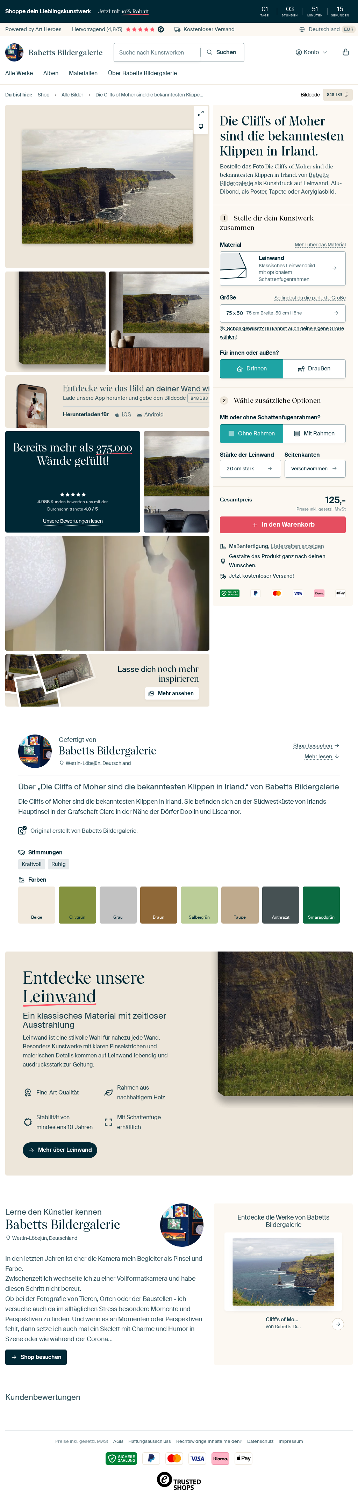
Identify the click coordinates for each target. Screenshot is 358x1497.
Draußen (319, 368)
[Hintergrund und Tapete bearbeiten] (201, 127)
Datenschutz (260, 1441)
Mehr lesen (319, 756)
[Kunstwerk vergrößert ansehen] (201, 113)
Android (154, 414)
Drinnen (256, 368)
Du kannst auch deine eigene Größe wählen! (282, 332)
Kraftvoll (32, 864)
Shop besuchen (313, 745)
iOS (126, 414)
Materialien (83, 73)
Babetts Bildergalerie (65, 52)
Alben (50, 73)
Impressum (291, 1441)
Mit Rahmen (319, 433)
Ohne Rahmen (256, 433)
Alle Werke (19, 73)
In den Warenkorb (288, 524)
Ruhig (58, 864)
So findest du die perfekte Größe (310, 298)
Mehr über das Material (320, 244)
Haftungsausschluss (149, 1441)
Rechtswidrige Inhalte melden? (209, 1441)
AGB (118, 1441)
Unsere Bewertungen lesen (73, 521)
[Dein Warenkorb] (346, 52)
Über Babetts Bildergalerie (142, 73)
